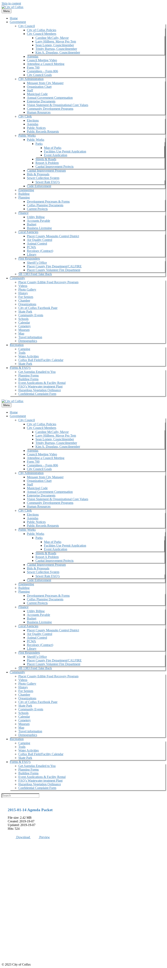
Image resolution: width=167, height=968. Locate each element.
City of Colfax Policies (41, 30)
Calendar (24, 322)
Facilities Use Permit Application (65, 151)
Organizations (27, 304)
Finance (23, 213)
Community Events (30, 315)
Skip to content (11, 3)
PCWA (31, 247)
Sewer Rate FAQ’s (47, 182)
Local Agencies (28, 232)
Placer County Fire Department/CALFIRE (54, 266)
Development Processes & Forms (48, 201)
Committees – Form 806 (42, 71)
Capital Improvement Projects (54, 166)
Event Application (55, 155)
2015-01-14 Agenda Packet (30, 810)
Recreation (17, 345)
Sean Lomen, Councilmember (54, 45)
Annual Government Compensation (50, 97)
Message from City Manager (45, 83)
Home (14, 18)
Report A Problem (47, 163)
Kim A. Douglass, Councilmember (57, 52)
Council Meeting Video (42, 60)
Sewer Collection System (43, 178)
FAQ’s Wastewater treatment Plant (40, 386)
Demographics (27, 341)
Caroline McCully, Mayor (52, 38)
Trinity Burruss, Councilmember (56, 49)
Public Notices (36, 128)
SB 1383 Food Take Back (35, 274)
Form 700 (33, 67)
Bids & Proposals (38, 174)
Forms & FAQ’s (20, 367)
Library (31, 254)
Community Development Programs (50, 108)
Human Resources (39, 112)
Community (17, 278)
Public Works (27, 135)
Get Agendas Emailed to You (37, 372)
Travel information (30, 337)
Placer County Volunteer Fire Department (53, 270)
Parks (39, 143)
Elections (33, 120)
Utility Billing (36, 217)
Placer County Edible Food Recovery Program (48, 282)
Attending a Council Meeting (45, 64)
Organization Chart (39, 86)
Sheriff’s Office (37, 262)
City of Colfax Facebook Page (37, 308)
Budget (31, 224)
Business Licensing (39, 228)
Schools (23, 319)
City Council (26, 26)
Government (18, 22)
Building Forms (28, 379)
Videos (22, 286)
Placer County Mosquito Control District (53, 236)
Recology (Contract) (40, 251)
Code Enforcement (39, 186)
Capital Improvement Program (46, 170)
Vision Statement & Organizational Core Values (57, 105)
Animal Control (37, 243)
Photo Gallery (27, 289)
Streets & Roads (45, 159)
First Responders (29, 258)
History (23, 293)
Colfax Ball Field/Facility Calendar (40, 360)
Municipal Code (37, 94)
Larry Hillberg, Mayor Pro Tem (55, 41)
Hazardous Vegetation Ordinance (39, 390)
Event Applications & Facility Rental (42, 383)
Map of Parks (52, 147)
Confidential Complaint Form (37, 394)
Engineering (26, 190)
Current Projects (37, 209)
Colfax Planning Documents (45, 205)
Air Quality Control (39, 240)
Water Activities (28, 356)
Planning (24, 197)
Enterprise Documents (41, 101)
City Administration (31, 79)
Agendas (32, 56)
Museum (24, 330)
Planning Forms (28, 375)
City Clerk (25, 116)
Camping (24, 349)
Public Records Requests (43, 131)
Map (21, 333)
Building (24, 194)
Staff (30, 90)
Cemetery (24, 326)
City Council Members (41, 33)
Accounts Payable (38, 220)
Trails (21, 352)
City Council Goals (39, 75)
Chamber (24, 300)
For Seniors (25, 297)
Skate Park (25, 311)
